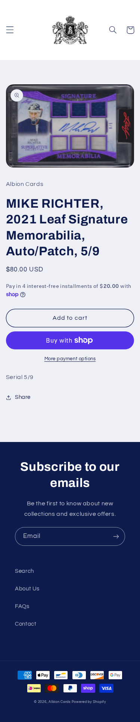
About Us (27, 589)
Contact (25, 624)
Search (24, 571)
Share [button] (23, 397)
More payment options (70, 359)
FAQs (22, 606)
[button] (9, 30)
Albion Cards (60, 702)
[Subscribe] (116, 536)
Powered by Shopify (89, 702)
